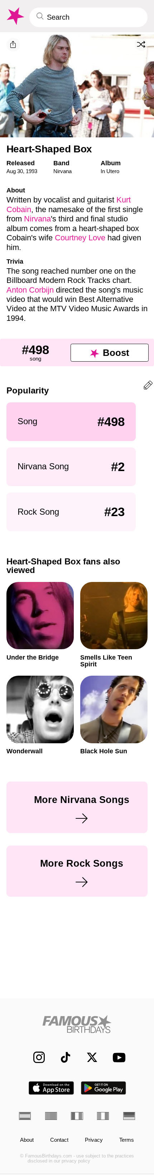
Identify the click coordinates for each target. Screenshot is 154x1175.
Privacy (94, 1139)
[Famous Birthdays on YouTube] (117, 1057)
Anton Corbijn (30, 289)
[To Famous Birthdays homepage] (14, 16)
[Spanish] (25, 1116)
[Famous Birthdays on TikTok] (61, 1057)
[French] (77, 1116)
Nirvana (62, 171)
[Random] (141, 44)
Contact (59, 1139)
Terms (126, 1139)
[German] (129, 1116)
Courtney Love (80, 237)
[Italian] (103, 1116)
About (27, 1139)
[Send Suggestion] (148, 386)
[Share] (13, 45)
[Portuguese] (51, 1116)
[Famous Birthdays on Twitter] (88, 1057)
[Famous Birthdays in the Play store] (103, 1088)
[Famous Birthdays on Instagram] (35, 1057)
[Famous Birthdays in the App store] (51, 1088)
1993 (31, 171)
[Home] (77, 1024)
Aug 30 (14, 171)
